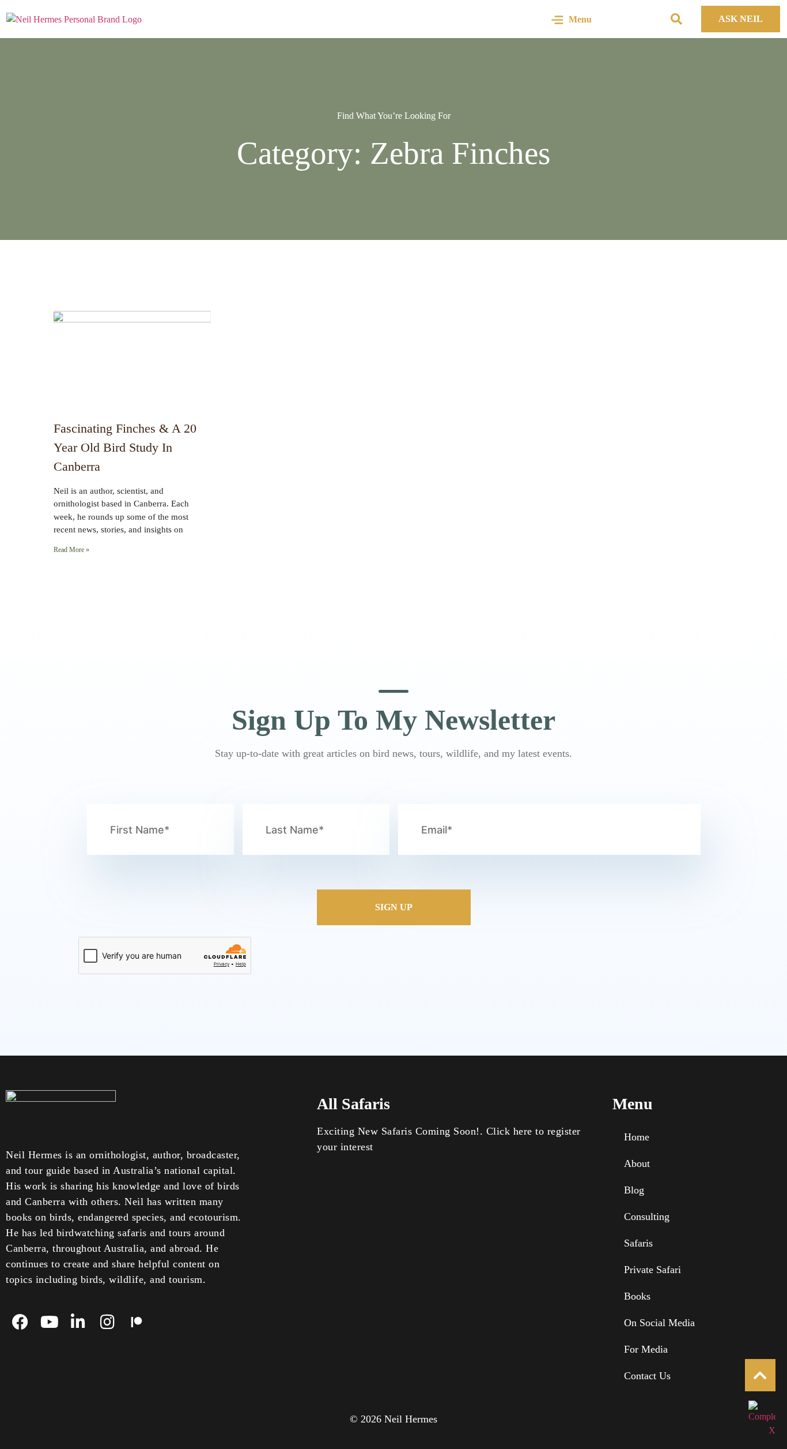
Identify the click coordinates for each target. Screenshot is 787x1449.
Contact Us (647, 1376)
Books (637, 1296)
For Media (646, 1349)
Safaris (638, 1243)
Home (636, 1137)
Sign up (394, 907)
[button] (676, 19)
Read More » (71, 550)
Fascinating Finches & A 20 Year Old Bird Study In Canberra (125, 447)
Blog (634, 1190)
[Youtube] (49, 1322)
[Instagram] (107, 1322)
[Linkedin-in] (78, 1322)
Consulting (646, 1216)
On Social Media (659, 1322)
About (637, 1163)
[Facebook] (20, 1322)
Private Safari (652, 1269)
